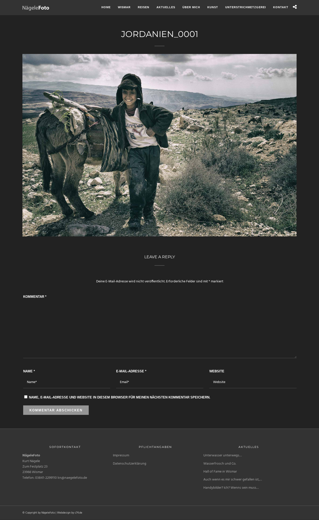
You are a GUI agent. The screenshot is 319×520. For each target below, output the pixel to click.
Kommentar (34, 297)
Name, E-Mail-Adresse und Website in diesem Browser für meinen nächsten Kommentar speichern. (119, 397)
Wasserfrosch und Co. (219, 464)
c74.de (78, 513)
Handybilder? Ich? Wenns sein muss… (231, 488)
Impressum (121, 455)
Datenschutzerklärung (129, 464)
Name (29, 371)
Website (216, 371)
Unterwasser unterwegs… (222, 455)
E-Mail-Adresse (131, 371)
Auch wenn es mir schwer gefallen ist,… (232, 479)
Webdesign (64, 513)
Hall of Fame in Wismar (220, 472)
